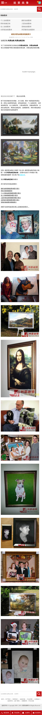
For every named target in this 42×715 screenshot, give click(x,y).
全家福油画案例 (6, 30)
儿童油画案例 (26, 23)
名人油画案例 (5, 26)
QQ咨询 (27, 712)
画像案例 (24, 701)
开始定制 (16, 712)
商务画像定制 (5, 23)
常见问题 (31, 701)
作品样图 (29, 699)
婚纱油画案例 (26, 20)
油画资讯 (10, 701)
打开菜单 (2, 2)
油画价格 (22, 699)
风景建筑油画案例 (28, 30)
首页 (2, 699)
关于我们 (8, 699)
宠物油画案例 (26, 26)
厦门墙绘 (17, 701)
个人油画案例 (5, 20)
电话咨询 (6, 712)
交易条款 (37, 699)
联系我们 (15, 699)
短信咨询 (37, 712)
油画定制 (4, 40)
